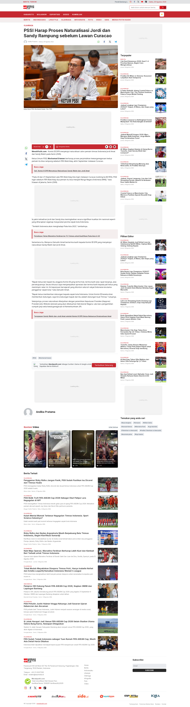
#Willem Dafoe (147, 423)
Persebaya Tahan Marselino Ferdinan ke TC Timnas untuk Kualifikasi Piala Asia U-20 (67, 236)
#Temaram (137, 423)
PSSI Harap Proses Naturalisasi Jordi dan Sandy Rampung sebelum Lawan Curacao (68, 33)
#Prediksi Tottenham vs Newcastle (150, 430)
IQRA (107, 20)
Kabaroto (29, 14)
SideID (66, 14)
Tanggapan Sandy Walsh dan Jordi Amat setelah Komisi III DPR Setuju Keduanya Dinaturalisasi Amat (72, 316)
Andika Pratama (32, 42)
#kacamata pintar (126, 434)
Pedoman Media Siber (146, 704)
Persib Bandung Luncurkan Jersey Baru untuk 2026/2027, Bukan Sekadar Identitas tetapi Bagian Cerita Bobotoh (108, 2)
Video (99, 20)
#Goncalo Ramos (126, 426)
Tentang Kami (133, 704)
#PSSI (34, 358)
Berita (27, 20)
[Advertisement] (71, 127)
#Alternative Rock (140, 426)
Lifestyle (53, 20)
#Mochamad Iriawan (45, 358)
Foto (90, 20)
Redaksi (157, 704)
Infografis (79, 20)
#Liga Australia (152, 426)
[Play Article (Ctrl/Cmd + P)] (106, 146)
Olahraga (66, 20)
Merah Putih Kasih (121, 20)
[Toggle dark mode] (162, 14)
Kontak (164, 704)
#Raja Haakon (139, 434)
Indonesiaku (39, 20)
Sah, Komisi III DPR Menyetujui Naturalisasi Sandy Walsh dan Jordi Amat (62, 171)
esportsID (55, 14)
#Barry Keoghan (126, 423)
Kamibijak (77, 14)
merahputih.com (42, 703)
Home (86, 665)
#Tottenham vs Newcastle (129, 430)
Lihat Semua (113, 427)
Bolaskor (42, 14)
